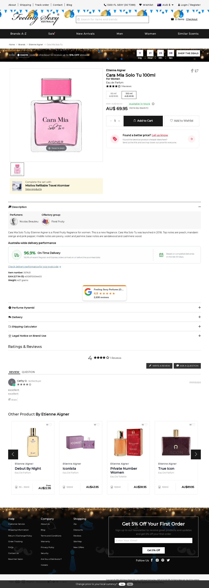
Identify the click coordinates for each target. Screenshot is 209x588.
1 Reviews (126, 86)
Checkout (191, 19)
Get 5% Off (153, 550)
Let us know (160, 135)
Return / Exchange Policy (20, 535)
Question (28, 372)
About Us (45, 524)
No (130, 584)
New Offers (78, 547)
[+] (119, 121)
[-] (111, 121)
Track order (42, 4)
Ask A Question (189, 365)
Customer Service (16, 524)
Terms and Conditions (51, 535)
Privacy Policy (47, 547)
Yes (122, 584)
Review (14, 372)
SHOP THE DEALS (188, 53)
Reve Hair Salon (15, 559)
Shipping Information (18, 530)
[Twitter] (197, 71)
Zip (75, 524)
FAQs (10, 547)
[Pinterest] (163, 560)
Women (150, 33)
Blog (69, 4)
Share (14, 399)
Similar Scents (188, 33)
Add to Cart (144, 120)
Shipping (25, 4)
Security (44, 553)
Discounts (78, 530)
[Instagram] (157, 560)
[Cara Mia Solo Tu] (17, 169)
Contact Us (13, 553)
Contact (58, 4)
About (12, 4)
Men (120, 33)
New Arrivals (85, 33)
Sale (51, 33)
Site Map (77, 541)
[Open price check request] (191, 139)
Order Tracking (15, 541)
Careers (44, 565)
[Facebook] (192, 71)
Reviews (77, 535)
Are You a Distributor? (51, 559)
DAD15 (24, 55)
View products (33, 189)
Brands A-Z (18, 33)
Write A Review (161, 365)
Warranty (45, 541)
